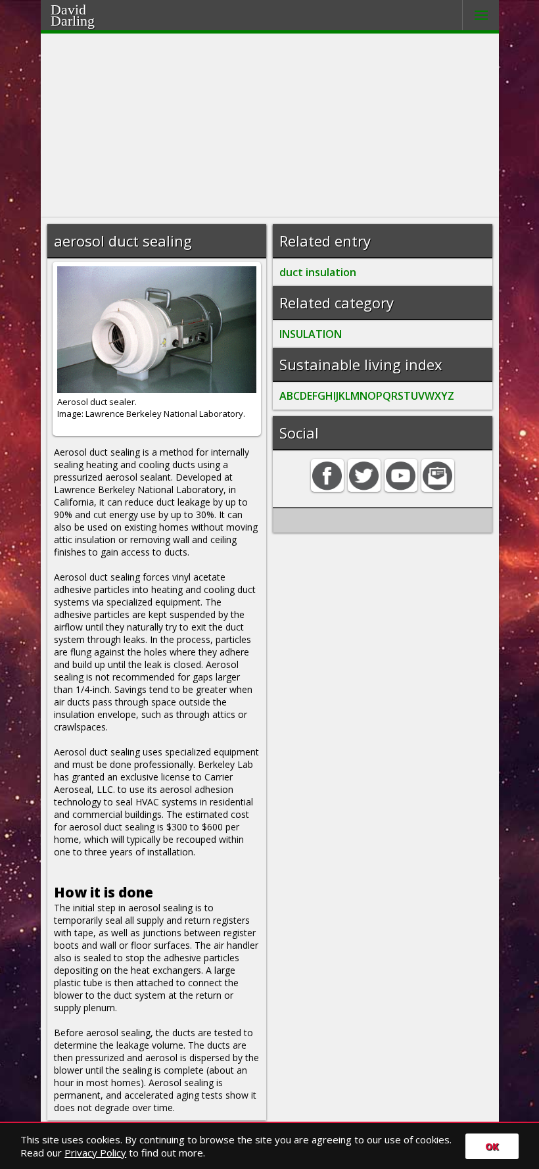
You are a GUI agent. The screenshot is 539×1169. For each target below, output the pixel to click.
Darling (89, 19)
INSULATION (310, 334)
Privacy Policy (95, 1152)
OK (492, 1146)
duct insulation (317, 272)
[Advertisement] (270, 126)
